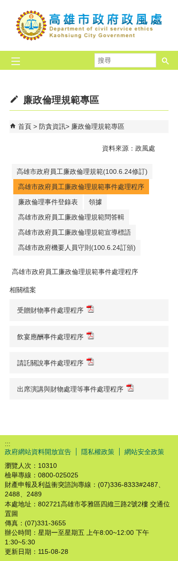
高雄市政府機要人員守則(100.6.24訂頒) (77, 247)
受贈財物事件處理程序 (50, 310)
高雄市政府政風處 (89, 25)
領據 (95, 202)
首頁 (24, 126)
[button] (165, 57)
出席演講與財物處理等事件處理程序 (70, 389)
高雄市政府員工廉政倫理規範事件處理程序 (81, 186)
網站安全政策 (144, 452)
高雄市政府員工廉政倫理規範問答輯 (71, 217)
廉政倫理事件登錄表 (48, 202)
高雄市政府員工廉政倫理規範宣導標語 (74, 232)
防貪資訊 (52, 126)
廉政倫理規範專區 (97, 126)
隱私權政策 (97, 452)
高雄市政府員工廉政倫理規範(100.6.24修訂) (82, 171)
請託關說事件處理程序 (50, 363)
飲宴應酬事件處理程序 (50, 337)
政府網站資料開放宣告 (38, 452)
